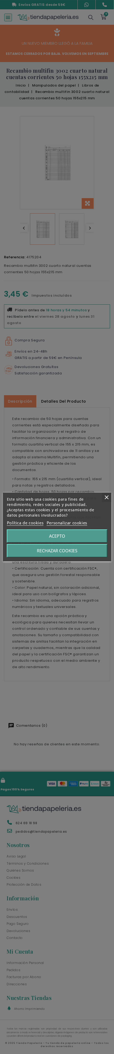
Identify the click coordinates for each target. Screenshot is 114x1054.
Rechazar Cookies (57, 551)
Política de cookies (25, 522)
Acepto (57, 536)
